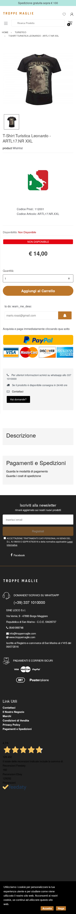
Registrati (38, 531)
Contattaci (17, 391)
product (7, 148)
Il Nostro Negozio (13, 712)
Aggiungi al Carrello (38, 290)
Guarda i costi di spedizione (23, 476)
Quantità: (8, 271)
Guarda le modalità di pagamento (27, 471)
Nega (61, 908)
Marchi (7, 716)
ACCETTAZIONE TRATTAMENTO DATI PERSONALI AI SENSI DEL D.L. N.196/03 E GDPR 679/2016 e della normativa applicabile (40, 542)
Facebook (19, 555)
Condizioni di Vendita (16, 720)
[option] (38, 79)
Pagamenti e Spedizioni (17, 729)
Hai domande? (18, 399)
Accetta (47, 908)
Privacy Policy (11, 725)
